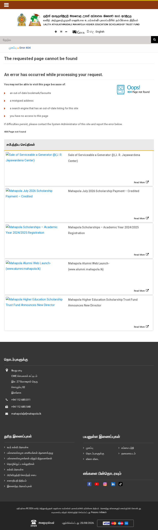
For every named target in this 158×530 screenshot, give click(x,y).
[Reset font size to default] (61, 32)
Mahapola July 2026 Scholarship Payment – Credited (103, 191)
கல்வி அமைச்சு (15, 469)
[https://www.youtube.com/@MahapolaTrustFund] (97, 486)
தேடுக (154, 39)
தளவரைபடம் (128, 453)
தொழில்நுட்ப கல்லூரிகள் (20, 464)
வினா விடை (92, 459)
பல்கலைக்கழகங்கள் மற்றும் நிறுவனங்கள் (29, 458)
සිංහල (91, 31)
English (100, 31)
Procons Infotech (99, 512)
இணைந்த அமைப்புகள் (19, 486)
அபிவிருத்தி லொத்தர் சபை (21, 475)
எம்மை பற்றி (127, 447)
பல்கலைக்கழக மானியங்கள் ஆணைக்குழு (30, 452)
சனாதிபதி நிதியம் (17, 480)
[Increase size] (56, 32)
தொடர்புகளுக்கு (95, 453)
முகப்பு (89, 447)
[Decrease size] (66, 32)
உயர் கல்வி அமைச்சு (17, 447)
